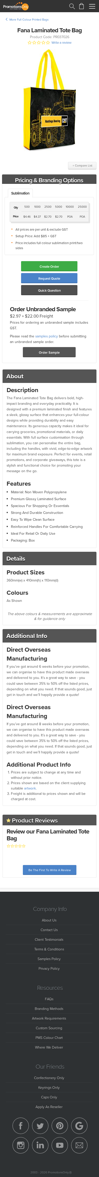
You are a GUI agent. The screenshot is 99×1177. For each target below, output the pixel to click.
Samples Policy (49, 958)
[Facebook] (20, 1126)
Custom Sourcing (49, 1027)
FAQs (49, 998)
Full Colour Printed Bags (32, 19)
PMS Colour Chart (49, 1037)
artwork (30, 788)
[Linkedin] (40, 1145)
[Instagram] (20, 1145)
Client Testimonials (49, 939)
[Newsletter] (79, 1145)
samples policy (46, 336)
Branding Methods (49, 1008)
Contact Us (49, 929)
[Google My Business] (79, 1126)
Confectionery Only (49, 1077)
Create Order (49, 266)
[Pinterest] (60, 1126)
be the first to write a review (49, 870)
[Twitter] (40, 1126)
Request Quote (49, 278)
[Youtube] (60, 1145)
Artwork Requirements (49, 1018)
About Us (49, 920)
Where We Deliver (49, 1047)
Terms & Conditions (49, 949)
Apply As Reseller (49, 1106)
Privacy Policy (49, 968)
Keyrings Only (49, 1087)
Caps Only (49, 1097)
